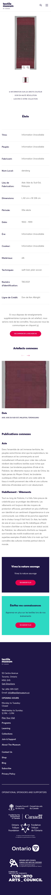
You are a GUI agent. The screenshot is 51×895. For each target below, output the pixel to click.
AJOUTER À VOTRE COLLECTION (26, 99)
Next (28, 355)
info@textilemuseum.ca (18, 693)
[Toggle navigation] (40, 5)
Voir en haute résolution (26, 95)
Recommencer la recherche (25, 333)
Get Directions (8, 684)
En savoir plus (25, 582)
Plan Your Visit (8, 718)
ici (38, 326)
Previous (22, 355)
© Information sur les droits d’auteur (25, 92)
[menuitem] (25, 724)
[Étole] (25, 384)
